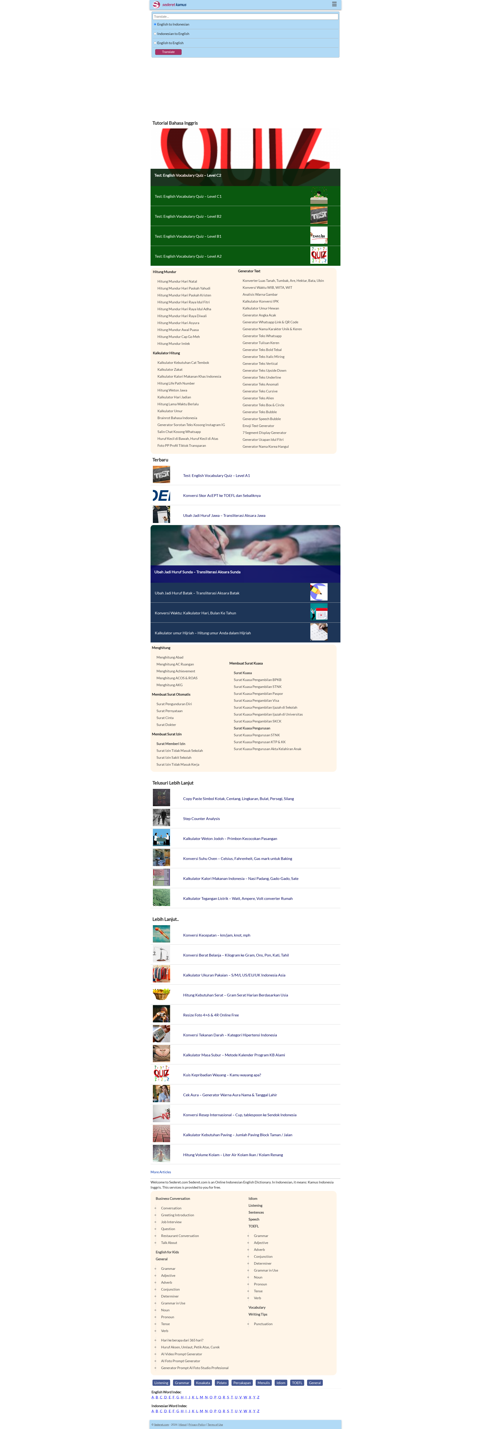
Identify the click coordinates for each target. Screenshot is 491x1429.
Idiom (253, 1198)
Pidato (222, 1383)
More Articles (161, 1172)
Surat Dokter (166, 724)
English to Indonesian (173, 24)
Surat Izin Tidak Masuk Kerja (178, 764)
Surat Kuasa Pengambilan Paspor (258, 693)
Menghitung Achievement (176, 671)
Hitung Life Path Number (176, 383)
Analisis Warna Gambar (260, 294)
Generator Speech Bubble (262, 419)
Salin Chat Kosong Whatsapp (179, 431)
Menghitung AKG (170, 685)
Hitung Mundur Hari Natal (177, 281)
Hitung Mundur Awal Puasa (178, 330)
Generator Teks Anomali (261, 384)
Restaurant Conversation (180, 1236)
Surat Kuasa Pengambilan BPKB (258, 680)
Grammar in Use (173, 1303)
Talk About (169, 1242)
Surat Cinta (165, 718)
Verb (164, 1331)
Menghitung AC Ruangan (175, 664)
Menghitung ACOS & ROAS (177, 678)
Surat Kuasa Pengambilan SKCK (257, 721)
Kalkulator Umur (170, 411)
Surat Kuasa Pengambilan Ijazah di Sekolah (265, 707)
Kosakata (203, 1383)
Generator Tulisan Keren (261, 343)
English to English (170, 43)
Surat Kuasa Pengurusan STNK (257, 735)
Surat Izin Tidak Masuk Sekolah (180, 750)
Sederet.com (161, 1424)
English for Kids (167, 1252)
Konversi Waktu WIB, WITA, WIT (267, 287)
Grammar (168, 1268)
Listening (255, 1205)
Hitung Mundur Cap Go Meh (178, 336)
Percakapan (242, 1383)
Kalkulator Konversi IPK (261, 301)
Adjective (168, 1275)
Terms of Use (215, 1424)
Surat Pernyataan (170, 711)
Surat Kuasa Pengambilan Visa (256, 700)
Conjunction (170, 1289)
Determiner (170, 1296)
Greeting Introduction (177, 1215)
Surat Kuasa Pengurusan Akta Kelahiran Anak (267, 749)
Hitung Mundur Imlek (173, 343)
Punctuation (263, 1324)
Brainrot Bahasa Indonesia (177, 418)
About (183, 1424)
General (162, 1259)
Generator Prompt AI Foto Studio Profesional (195, 1368)
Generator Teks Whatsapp (262, 336)
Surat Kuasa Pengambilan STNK (258, 686)
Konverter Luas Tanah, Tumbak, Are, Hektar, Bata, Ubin (283, 280)
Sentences (256, 1212)
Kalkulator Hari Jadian (174, 397)
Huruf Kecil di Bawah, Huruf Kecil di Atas (187, 438)
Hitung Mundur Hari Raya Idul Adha (184, 309)
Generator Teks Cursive (260, 391)
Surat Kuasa (243, 673)
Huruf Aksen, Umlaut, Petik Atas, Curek (190, 1347)
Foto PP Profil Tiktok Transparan (181, 445)
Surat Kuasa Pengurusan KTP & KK (260, 742)
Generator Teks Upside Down (264, 370)
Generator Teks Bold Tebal (262, 350)
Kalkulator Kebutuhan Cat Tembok (183, 362)
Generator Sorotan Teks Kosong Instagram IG (191, 425)
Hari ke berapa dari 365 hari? (182, 1340)
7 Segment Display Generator (265, 432)
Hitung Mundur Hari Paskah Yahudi (183, 288)
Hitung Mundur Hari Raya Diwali (182, 316)
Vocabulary (257, 1307)
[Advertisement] (245, 86)
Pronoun (167, 1317)
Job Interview (171, 1222)
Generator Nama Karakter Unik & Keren (272, 329)
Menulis (264, 1383)
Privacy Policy (197, 1424)
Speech (254, 1219)
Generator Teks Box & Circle (263, 405)
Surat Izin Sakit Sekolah (174, 757)
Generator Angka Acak (259, 315)
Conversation (171, 1208)
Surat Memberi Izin (171, 743)
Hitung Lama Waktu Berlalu (178, 404)
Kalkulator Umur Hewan (261, 308)
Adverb (166, 1282)
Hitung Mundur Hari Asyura (178, 323)
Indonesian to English (173, 33)
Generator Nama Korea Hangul (266, 446)
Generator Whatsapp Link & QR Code (270, 322)
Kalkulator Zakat (170, 369)
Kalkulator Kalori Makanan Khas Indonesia (189, 376)
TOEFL (254, 1226)
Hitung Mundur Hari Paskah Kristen (184, 295)
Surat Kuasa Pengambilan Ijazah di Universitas (268, 714)
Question (168, 1229)
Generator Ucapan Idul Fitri (263, 439)
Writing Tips (258, 1314)
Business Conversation (173, 1198)
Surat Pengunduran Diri (174, 704)
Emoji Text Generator (258, 426)
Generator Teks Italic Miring (263, 356)
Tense (165, 1324)
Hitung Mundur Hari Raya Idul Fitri (183, 302)
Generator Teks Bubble (260, 412)
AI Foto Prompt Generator (180, 1361)
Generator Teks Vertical (260, 363)
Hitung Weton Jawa (172, 390)
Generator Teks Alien (258, 398)
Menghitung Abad (170, 657)
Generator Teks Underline (262, 377)
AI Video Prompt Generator (181, 1354)
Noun (165, 1310)
